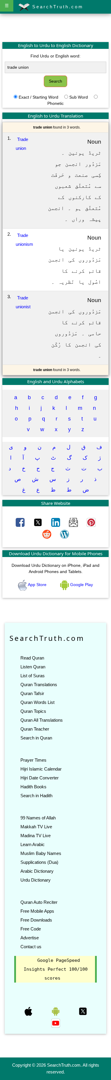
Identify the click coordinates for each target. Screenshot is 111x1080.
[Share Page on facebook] (21, 522)
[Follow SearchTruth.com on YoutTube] (55, 1022)
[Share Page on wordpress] (64, 534)
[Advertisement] (55, 27)
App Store (37, 584)
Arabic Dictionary (37, 871)
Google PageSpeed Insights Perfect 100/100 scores (56, 969)
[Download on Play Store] (56, 1011)
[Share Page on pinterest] (91, 522)
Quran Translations (38, 684)
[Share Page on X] (38, 522)
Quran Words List (37, 702)
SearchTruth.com (56, 6)
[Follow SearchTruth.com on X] (82, 1011)
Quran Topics (33, 711)
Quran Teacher (34, 728)
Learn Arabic (32, 844)
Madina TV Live (35, 835)
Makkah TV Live (36, 826)
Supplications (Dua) (39, 862)
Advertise (29, 937)
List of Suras (32, 675)
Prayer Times (33, 760)
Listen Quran (32, 666)
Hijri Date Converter (39, 777)
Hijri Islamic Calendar (41, 768)
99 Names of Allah (38, 817)
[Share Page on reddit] (47, 534)
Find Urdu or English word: (55, 56)
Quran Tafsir (32, 693)
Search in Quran (36, 737)
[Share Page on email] (74, 522)
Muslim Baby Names (40, 853)
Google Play (81, 584)
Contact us (30, 946)
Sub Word (78, 97)
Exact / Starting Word (38, 97)
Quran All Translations (41, 720)
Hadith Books (33, 786)
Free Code (30, 928)
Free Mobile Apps (37, 911)
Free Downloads (36, 919)
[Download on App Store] (29, 1011)
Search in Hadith (36, 795)
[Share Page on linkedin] (56, 522)
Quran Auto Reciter (38, 902)
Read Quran (32, 657)
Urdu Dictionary (35, 879)
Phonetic (55, 103)
